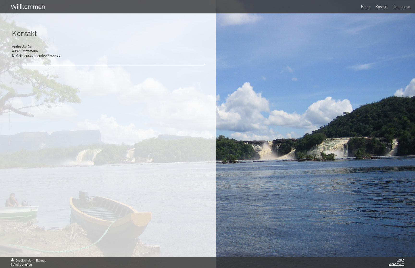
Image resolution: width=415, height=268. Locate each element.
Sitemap (40, 260)
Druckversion (24, 260)
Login (400, 260)
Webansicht (396, 264)
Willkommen (28, 6)
